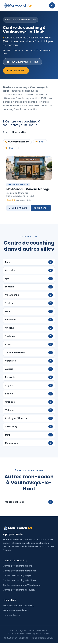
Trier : (6, 132)
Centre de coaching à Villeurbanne (21, 585)
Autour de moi (17, 70)
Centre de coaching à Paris (17, 565)
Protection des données (19, 633)
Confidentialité (40, 630)
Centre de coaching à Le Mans (19, 580)
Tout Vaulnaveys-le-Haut (24, 61)
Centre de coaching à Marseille (19, 570)
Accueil (6, 50)
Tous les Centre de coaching (18, 605)
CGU (30, 630)
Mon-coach (20, 5)
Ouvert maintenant (18, 141)
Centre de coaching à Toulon (19, 589)
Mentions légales (18, 630)
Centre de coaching (23, 50)
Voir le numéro (19, 207)
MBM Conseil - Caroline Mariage (28, 189)
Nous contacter (11, 615)
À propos (36, 633)
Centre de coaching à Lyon (17, 575)
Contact (46, 633)
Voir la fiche (39, 207)
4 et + (42, 141)
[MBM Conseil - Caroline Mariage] (29, 168)
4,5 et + (12, 147)
